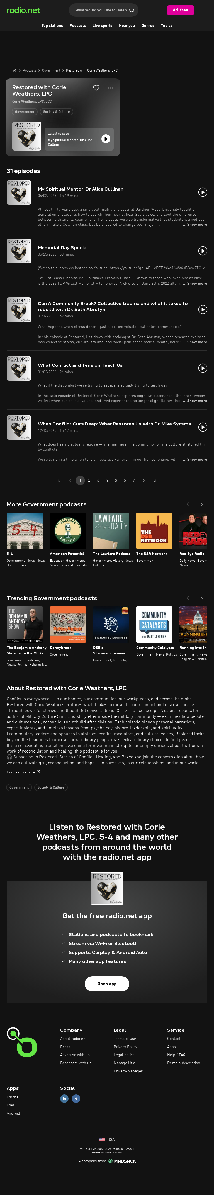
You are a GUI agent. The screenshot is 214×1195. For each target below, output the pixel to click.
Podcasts (78, 26)
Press (65, 1047)
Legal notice (124, 1055)
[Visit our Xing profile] (76, 1099)
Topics (166, 26)
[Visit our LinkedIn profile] (64, 1099)
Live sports (102, 26)
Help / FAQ (176, 1055)
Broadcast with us (75, 1063)
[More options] (110, 88)
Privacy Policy (125, 1047)
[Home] (15, 70)
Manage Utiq (124, 1063)
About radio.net (73, 1039)
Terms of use (125, 1039)
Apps (171, 1047)
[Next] (201, 502)
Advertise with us (75, 1055)
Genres (148, 26)
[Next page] (143, 480)
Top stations (52, 26)
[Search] (131, 10)
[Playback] (105, 138)
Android (13, 1113)
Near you (127, 26)
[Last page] (154, 480)
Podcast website (21, 772)
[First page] (59, 480)
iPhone (12, 1097)
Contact (174, 1039)
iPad (10, 1105)
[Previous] (187, 502)
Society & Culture (56, 112)
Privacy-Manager (128, 1071)
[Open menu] (204, 10)
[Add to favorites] (96, 87)
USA (110, 1140)
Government (24, 112)
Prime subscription (183, 1063)
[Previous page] (70, 480)
